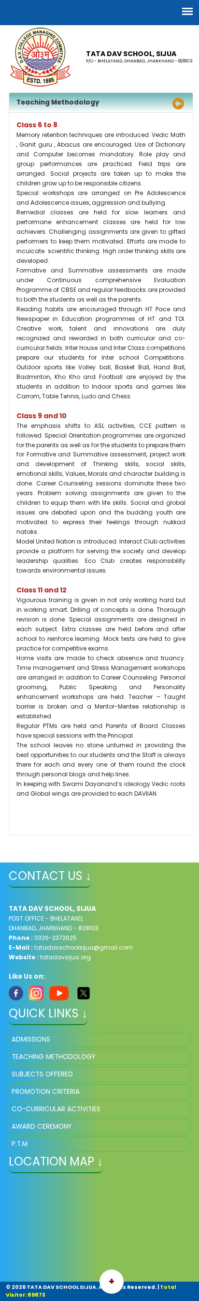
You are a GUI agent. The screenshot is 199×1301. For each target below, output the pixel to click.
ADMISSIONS (31, 1039)
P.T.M (20, 1144)
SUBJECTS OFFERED (42, 1074)
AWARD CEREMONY (41, 1126)
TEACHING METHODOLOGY (53, 1056)
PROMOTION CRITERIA (46, 1091)
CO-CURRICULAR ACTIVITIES (56, 1109)
